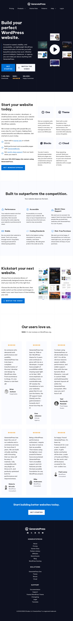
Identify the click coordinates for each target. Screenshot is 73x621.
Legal (35, 599)
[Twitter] (31, 533)
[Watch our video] (55, 49)
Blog (35, 558)
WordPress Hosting (35, 561)
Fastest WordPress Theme (35, 594)
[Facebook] (27, 533)
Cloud (35, 579)
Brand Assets (35, 556)
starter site (17, 141)
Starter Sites (33, 8)
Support (35, 592)
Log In (62, 8)
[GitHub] (39, 533)
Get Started (8, 67)
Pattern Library (35, 551)
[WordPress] (35, 533)
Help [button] (52, 8)
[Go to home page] (36, 5)
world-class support (15, 152)
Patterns (44, 8)
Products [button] (21, 8)
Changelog (35, 597)
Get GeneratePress (13, 168)
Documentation (35, 589)
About (35, 543)
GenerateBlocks (14, 149)
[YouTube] (42, 533)
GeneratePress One (35, 571)
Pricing (11, 8)
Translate (35, 602)
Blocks (35, 576)
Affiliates (35, 553)
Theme (35, 574)
